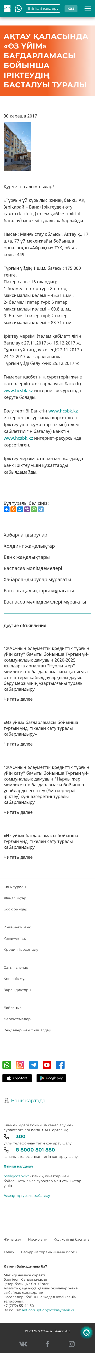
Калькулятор (15, 938)
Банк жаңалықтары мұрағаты (39, 590)
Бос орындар (15, 909)
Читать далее (18, 699)
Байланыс (12, 1008)
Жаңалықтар (15, 898)
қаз (71, 8)
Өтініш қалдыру (18, 1166)
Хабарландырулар (25, 534)
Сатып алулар (16, 967)
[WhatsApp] (34, 509)
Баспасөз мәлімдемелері (33, 568)
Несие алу (37, 1239)
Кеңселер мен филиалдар (27, 1030)
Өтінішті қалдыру (43, 8)
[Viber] (27, 509)
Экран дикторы (17, 990)
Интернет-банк (17, 927)
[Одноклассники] (13, 509)
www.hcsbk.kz (18, 390)
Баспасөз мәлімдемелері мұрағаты (45, 601)
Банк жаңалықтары (27, 557)
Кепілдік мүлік (16, 978)
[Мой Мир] (20, 509)
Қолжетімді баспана (71, 1239)
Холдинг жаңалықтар (29, 546)
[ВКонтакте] (7, 509)
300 (21, 1136)
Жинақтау (12, 1239)
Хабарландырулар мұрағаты (37, 579)
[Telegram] (41, 509)
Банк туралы (15, 887)
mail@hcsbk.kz (16, 1176)
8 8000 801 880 (35, 1150)
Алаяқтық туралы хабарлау (27, 1195)
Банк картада (28, 1100)
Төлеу (9, 1252)
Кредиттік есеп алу (21, 949)
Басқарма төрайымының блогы (49, 1252)
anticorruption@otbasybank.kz (48, 1310)
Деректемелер (17, 1019)
